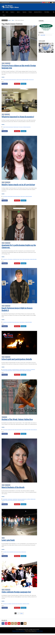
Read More (3, 77)
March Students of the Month (13, 487)
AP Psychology (5, 196)
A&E (3, 114)
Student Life (7, 63)
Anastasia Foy (5, 259)
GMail (52, 2)
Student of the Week (25, 79)
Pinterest (49, 2)
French (13, 429)
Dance (8, 551)
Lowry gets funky (8, 540)
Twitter (11, 83)
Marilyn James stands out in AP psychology (18, 184)
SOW (23, 429)
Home (7, 12)
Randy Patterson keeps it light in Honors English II (17, 309)
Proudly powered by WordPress (18, 631)
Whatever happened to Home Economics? (18, 117)
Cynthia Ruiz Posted (16, 259)
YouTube (44, 2)
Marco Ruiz (3, 370)
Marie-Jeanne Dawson (12, 79)
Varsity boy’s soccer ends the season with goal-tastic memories (46, 48)
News (3, 63)
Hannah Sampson (22, 369)
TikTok (50, 2)
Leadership (3, 500)
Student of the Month (21, 500)
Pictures (30, 12)
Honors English (9, 322)
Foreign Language (6, 79)
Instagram (42, 2)
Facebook (41, 2)
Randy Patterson (22, 322)
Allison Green (5, 429)
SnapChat (46, 2)
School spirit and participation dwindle (17, 359)
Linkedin (24, 83)
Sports (18, 12)
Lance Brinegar (32, 369)
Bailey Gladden (10, 196)
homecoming (28, 369)
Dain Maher (5, 551)
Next (52, 47)
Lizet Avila (13, 603)
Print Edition (46, 12)
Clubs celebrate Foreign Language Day (16, 592)
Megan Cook (15, 370)
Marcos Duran (8, 500)
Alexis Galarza (5, 369)
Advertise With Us (37, 12)
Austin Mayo (10, 369)
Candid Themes (40, 631)
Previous (40, 47)
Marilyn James (23, 196)
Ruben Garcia (24, 370)
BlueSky (47, 2)
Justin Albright (11, 551)
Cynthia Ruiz (5, 322)
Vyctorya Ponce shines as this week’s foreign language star (19, 66)
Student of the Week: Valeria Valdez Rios (17, 419)
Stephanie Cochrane (26, 603)
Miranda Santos (19, 370)
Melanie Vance (23, 551)
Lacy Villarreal (9, 603)
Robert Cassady (19, 79)
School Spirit (29, 370)
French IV (20, 259)
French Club (5, 603)
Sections (12, 12)
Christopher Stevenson (15, 369)
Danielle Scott (10, 429)
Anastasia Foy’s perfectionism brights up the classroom (19, 246)
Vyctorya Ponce (31, 79)
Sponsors (24, 12)
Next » (21, 613)
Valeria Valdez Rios (34, 429)
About (4, 15)
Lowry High (43, 35)
